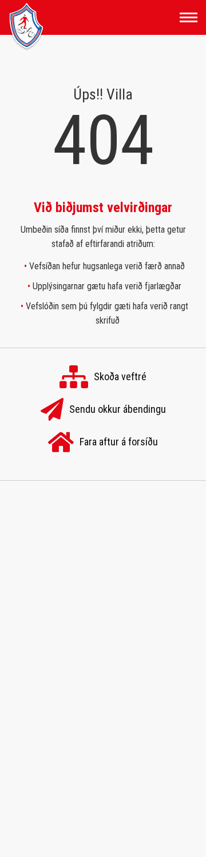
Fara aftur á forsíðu (119, 441)
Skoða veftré (120, 376)
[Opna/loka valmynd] (188, 17)
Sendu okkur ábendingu (117, 408)
